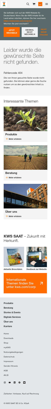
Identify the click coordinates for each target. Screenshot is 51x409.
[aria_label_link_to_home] (4, 4)
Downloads (8, 338)
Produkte (8, 303)
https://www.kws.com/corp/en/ (18, 21)
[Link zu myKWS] (40, 4)
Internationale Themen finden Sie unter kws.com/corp (21, 283)
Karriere (8, 326)
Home (6, 333)
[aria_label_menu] (46, 4)
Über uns (8, 321)
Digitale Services (12, 317)
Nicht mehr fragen (44, 32)
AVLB (6, 375)
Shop (6, 343)
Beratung (8, 307)
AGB (6, 370)
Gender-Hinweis (11, 366)
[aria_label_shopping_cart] (33, 4)
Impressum (8, 361)
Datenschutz (9, 356)
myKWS (7, 347)
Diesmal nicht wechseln (29, 32)
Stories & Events (12, 312)
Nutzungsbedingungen (13, 352)
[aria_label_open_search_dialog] (28, 4)
